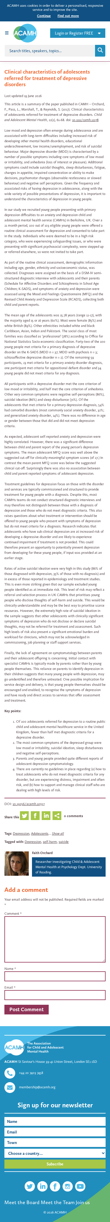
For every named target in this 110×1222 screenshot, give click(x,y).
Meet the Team (58, 1202)
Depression (21, 833)
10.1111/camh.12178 (85, 120)
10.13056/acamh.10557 (29, 804)
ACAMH (61, 1212)
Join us (83, 1202)
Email (8, 987)
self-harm (50, 842)
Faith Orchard (42, 853)
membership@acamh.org (37, 1087)
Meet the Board (22, 1202)
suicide (64, 842)
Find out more (68, 16)
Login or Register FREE (74, 33)
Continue (44, 16)
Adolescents (39, 833)
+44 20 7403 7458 (31, 1073)
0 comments (73, 816)
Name (8, 969)
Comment (13, 914)
